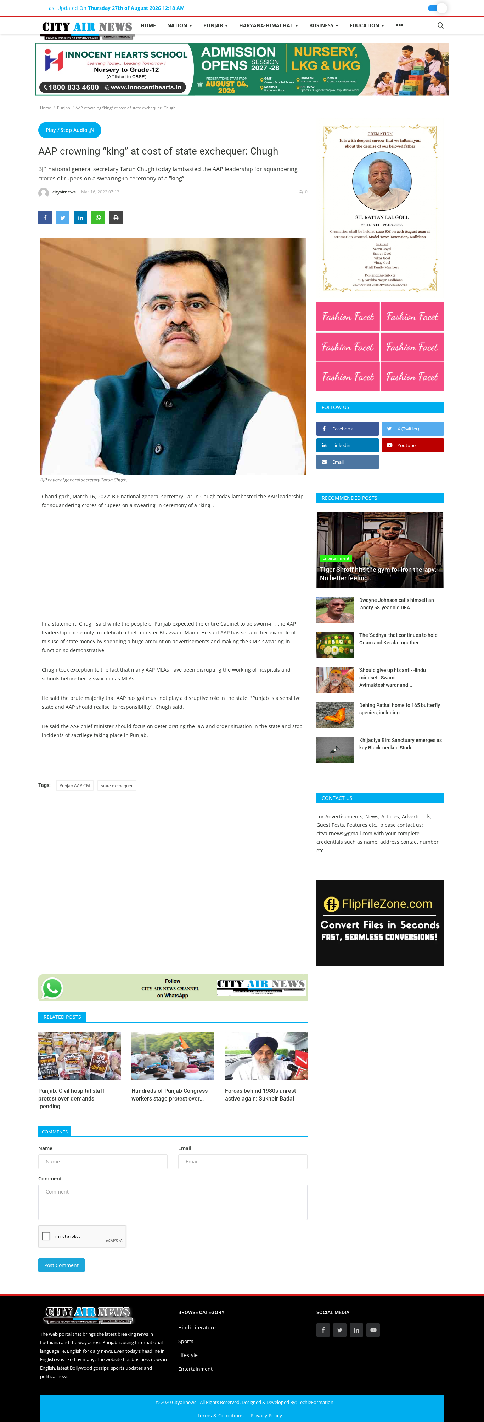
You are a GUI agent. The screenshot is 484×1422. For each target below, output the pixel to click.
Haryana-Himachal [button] (266, 25)
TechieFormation (315, 1402)
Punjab (63, 107)
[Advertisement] (173, 569)
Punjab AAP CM (75, 786)
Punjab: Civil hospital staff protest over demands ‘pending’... (71, 1098)
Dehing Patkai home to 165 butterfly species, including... (399, 708)
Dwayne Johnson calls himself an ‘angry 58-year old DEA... (396, 603)
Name (45, 1148)
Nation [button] (177, 25)
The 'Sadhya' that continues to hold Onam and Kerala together (398, 638)
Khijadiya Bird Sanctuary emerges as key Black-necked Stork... (400, 743)
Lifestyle (188, 1355)
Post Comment (61, 1265)
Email (184, 1148)
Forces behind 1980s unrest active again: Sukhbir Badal (260, 1094)
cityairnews (64, 192)
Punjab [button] (213, 25)
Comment (50, 1178)
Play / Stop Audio (67, 130)
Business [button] (322, 25)
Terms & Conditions (220, 1415)
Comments (55, 1131)
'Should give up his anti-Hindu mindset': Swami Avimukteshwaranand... (392, 677)
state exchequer (117, 786)
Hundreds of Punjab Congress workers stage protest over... (169, 1094)
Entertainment (195, 1368)
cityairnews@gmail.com (344, 833)
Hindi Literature (197, 1327)
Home (148, 25)
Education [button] (365, 25)
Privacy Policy (266, 1415)
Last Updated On (115, 8)
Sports (185, 1341)
